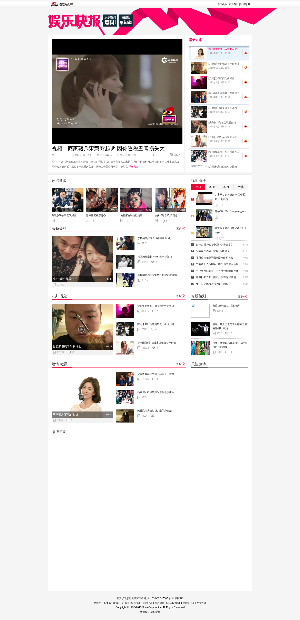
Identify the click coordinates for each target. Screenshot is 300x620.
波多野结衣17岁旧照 (166, 215)
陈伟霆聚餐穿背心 (96, 215)
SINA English (173, 602)
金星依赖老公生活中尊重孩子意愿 (155, 373)
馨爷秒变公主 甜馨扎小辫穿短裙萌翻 (216, 277)
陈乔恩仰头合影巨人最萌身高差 (154, 410)
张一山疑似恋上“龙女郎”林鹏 (212, 283)
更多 (178, 228)
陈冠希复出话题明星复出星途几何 (155, 324)
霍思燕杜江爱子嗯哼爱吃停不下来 (214, 257)
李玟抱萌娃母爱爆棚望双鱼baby (155, 238)
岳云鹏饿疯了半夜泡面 (67, 346)
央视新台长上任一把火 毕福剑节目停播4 (218, 270)
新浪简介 (99, 602)
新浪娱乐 (222, 4)
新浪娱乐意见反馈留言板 (130, 598)
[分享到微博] (245, 52)
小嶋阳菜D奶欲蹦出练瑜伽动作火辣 (156, 342)
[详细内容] (133, 166)
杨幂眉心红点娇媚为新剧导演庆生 (155, 392)
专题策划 (198, 296)
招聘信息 (148, 602)
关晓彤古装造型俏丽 (131, 215)
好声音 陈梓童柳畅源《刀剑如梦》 (214, 244)
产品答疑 (201, 602)
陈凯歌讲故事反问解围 (64, 215)
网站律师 (159, 602)
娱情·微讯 (60, 364)
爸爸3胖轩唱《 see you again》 (231, 211)
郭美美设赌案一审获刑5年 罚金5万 (214, 251)
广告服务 (124, 602)
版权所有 (155, 611)
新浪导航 (245, 4)
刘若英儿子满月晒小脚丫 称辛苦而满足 (217, 264)
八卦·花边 (60, 296)
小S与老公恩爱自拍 (65, 278)
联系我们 (136, 602)
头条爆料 (59, 228)
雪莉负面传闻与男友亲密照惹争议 (155, 305)
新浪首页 (234, 4)
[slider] (117, 134)
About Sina (112, 602)
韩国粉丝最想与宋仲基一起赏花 (155, 256)
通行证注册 (188, 602)
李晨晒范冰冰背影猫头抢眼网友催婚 (157, 275)
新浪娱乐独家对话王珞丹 (226, 305)
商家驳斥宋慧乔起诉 (65, 414)
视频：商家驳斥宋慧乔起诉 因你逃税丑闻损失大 (108, 149)
